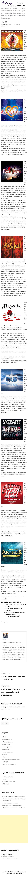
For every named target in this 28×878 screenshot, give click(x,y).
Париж (5, 754)
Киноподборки (7, 747)
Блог (4, 737)
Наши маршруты (8, 752)
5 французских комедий (12, 616)
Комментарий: (4, 26)
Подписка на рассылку (9, 781)
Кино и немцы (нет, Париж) (10, 803)
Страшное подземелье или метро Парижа (14, 808)
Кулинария (6, 749)
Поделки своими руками (16, 873)
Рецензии (6, 757)
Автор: (15, 24)
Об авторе (6, 784)
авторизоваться (5, 709)
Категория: (4, 621)
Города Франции (8, 742)
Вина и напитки (7, 739)
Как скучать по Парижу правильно (12, 805)
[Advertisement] (14, 829)
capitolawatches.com (8, 856)
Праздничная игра (8, 776)
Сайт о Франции (21, 4)
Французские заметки (12, 621)
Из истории (6, 744)
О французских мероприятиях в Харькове (14, 796)
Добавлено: (4, 24)
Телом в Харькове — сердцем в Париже (12, 760)
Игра (4, 779)
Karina (18, 24)
